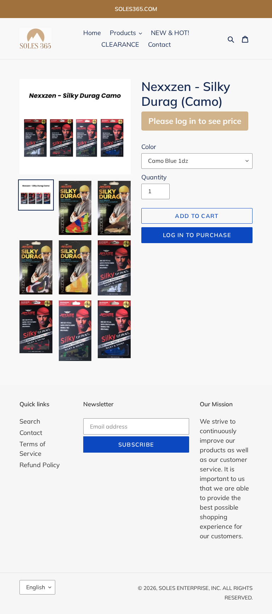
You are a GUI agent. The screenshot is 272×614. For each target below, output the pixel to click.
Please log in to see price (194, 121)
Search (29, 421)
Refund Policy (39, 465)
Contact (30, 433)
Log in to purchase (197, 235)
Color (148, 147)
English (35, 587)
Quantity (154, 177)
